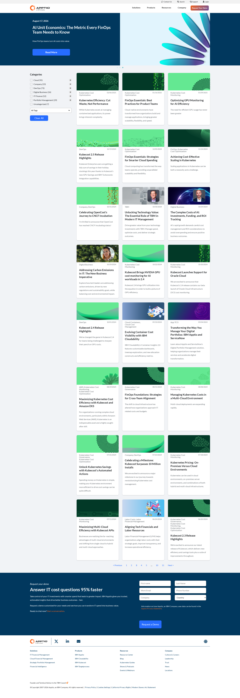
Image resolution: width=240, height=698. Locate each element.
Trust (167, 662)
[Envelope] (78, 641)
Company (182, 7)
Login (207, 2)
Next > (171, 565)
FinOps (173, 149)
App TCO (174, 322)
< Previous (117, 565)
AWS (81, 387)
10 (157, 565)
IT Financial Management (40, 655)
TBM (127, 207)
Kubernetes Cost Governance (132, 388)
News (167, 666)
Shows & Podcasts (127, 666)
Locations (168, 670)
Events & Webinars (127, 670)
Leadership (169, 659)
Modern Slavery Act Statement (144, 687)
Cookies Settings (103, 687)
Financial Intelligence (38, 666)
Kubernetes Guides (127, 662)
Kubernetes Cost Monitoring (177, 94)
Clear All (39, 118)
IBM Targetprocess (82, 666)
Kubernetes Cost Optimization (86, 94)
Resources (166, 7)
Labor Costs (130, 519)
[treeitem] (51, 80)
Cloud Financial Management (41, 659)
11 (163, 565)
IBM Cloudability (81, 659)
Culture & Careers (172, 655)
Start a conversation (55, 611)
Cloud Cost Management (130, 325)
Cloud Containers (132, 322)
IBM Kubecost (80, 662)
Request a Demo (150, 624)
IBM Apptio (79, 655)
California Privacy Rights (121, 687)
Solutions (136, 7)
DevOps (82, 149)
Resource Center (126, 655)
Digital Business (177, 207)
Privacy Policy (90, 687)
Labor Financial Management (134, 520)
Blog (122, 659)
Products (151, 7)
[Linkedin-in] (67, 641)
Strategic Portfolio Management (42, 662)
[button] (117, 67)
